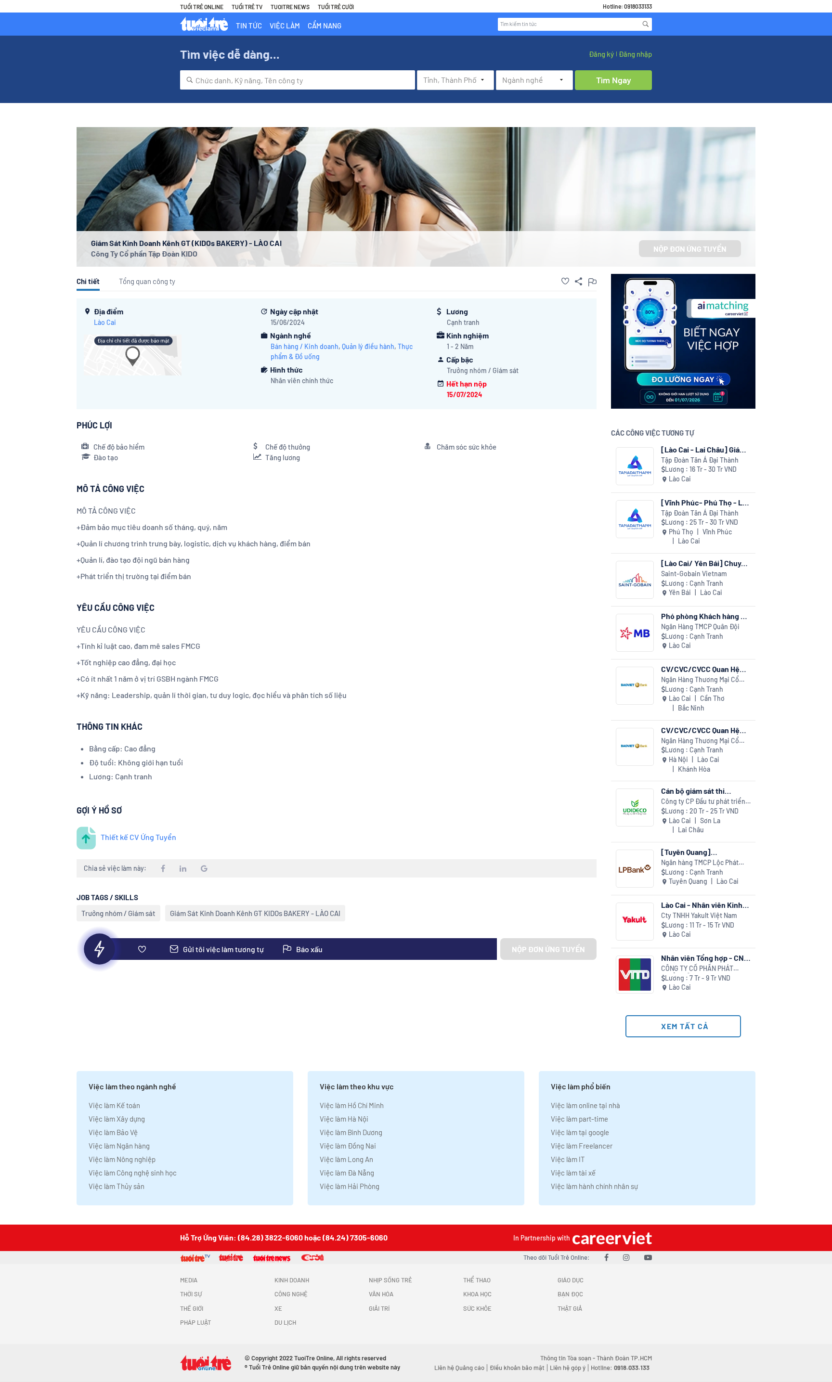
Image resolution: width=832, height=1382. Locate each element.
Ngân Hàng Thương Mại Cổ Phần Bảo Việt (700, 680)
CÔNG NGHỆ (291, 1294)
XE (278, 1308)
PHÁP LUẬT (195, 1322)
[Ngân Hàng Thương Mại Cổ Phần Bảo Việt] (634, 685)
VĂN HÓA (381, 1294)
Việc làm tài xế (573, 1172)
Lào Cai (105, 322)
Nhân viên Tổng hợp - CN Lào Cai (702, 957)
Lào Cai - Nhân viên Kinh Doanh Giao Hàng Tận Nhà (703, 904)
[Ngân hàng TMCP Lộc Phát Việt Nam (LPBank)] (634, 868)
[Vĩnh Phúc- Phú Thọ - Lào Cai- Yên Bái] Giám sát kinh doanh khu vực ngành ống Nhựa (706, 502)
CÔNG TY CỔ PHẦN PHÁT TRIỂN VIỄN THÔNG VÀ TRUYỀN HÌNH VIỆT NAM (697, 968)
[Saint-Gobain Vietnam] (634, 579)
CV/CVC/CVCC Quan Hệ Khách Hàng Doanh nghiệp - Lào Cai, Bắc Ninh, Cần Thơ (705, 668)
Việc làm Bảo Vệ (113, 1132)
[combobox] (297, 80)
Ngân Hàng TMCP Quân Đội (700, 626)
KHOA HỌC (477, 1294)
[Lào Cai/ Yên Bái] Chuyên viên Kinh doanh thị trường (705, 563)
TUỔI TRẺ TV (247, 6)
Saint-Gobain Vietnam (694, 573)
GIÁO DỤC (571, 1280)
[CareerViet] (611, 1237)
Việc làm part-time (579, 1118)
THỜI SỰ (191, 1294)
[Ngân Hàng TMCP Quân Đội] (634, 632)
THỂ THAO (477, 1280)
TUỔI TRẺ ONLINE (201, 6)
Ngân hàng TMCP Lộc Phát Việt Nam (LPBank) (700, 862)
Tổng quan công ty (147, 281)
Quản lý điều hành (368, 346)
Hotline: (620, 1367)
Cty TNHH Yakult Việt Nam (699, 915)
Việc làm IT (568, 1159)
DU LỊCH (285, 1322)
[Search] (645, 24)
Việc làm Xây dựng (117, 1118)
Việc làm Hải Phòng (349, 1186)
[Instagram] (626, 1257)
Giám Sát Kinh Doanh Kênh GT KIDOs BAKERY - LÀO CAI (255, 913)
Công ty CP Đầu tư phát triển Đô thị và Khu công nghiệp (703, 801)
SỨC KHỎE (477, 1308)
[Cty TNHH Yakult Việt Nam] (634, 921)
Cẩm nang (324, 25)
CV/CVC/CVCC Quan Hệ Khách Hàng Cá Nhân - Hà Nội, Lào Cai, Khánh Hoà (703, 730)
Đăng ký (601, 54)
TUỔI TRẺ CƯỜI (336, 6)
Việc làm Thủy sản (116, 1186)
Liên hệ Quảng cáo (459, 1367)
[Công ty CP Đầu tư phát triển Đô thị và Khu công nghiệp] (634, 807)
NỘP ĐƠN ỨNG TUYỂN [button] (690, 248)
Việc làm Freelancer (581, 1145)
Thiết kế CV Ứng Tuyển (138, 836)
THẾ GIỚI (191, 1308)
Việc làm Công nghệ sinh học (133, 1172)
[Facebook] (606, 1257)
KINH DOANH (291, 1280)
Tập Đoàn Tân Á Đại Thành (700, 460)
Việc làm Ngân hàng (119, 1145)
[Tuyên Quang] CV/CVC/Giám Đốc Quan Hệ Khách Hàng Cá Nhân (701, 851)
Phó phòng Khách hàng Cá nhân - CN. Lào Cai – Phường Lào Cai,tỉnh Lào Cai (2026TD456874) (705, 615)
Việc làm (285, 25)
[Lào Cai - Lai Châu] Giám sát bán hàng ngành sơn (703, 449)
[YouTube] (648, 1257)
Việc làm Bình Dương (351, 1132)
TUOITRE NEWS (290, 6)
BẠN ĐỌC (570, 1294)
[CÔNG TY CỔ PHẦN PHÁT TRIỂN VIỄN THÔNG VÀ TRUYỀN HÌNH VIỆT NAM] (634, 974)
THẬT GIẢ (570, 1308)
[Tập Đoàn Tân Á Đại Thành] (634, 466)
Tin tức (249, 25)
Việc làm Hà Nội (344, 1118)
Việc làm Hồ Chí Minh (352, 1105)
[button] (565, 281)
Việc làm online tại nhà (585, 1105)
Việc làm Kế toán (114, 1105)
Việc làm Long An (346, 1159)
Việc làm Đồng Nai (348, 1145)
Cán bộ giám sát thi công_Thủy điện (693, 790)
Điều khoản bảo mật (517, 1367)
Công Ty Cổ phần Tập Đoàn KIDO (144, 253)
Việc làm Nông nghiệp (122, 1159)
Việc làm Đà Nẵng (347, 1172)
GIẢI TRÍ (379, 1308)
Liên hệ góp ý (567, 1367)
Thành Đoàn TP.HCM (624, 1358)
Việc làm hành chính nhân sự (594, 1186)
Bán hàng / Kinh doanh (304, 346)
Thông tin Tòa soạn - (568, 1358)
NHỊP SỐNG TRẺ (390, 1280)
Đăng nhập (635, 54)
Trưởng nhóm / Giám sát (118, 913)
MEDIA (188, 1280)
